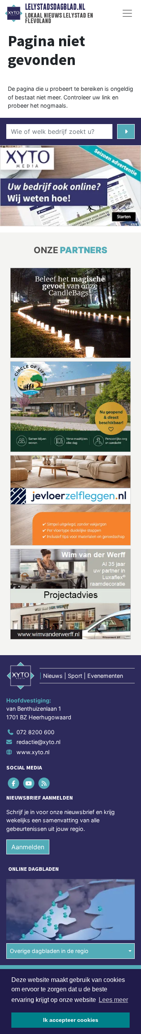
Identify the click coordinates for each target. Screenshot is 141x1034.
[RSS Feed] (44, 783)
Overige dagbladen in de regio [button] (49, 951)
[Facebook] (14, 783)
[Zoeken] (126, 131)
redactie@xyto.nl (38, 742)
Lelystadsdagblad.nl (55, 7)
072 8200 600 (35, 732)
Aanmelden (27, 847)
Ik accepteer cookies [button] (70, 1020)
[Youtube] (29, 783)
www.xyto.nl (32, 752)
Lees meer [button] (113, 999)
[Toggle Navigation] (127, 13)
